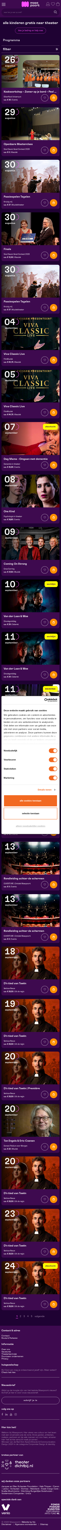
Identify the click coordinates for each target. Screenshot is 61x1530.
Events (15, 100)
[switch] (53, 759)
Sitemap (44, 1524)
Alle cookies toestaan (30, 800)
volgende (40, 1316)
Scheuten (14, 1489)
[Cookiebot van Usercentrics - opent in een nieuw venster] (44, 700)
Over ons (5, 1349)
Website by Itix (28, 1522)
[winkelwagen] (58, 4)
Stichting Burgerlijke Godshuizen (36, 1491)
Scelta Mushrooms (10, 1491)
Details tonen (45, 789)
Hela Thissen (45, 1486)
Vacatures (6, 1352)
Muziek (17, 572)
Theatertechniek (9, 1354)
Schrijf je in (30, 1400)
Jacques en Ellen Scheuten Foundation (19, 1486)
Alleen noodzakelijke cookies (30, 826)
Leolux (6, 1489)
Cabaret (15, 624)
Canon (56, 1486)
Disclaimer (6, 1524)
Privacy (4, 1359)
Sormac (25, 1489)
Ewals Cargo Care (49, 1489)
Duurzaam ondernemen (12, 1356)
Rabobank (34, 1489)
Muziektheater (18, 205)
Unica (28, 1494)
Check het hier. (8, 1372)
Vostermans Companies (12, 1494)
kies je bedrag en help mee (30, 30)
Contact (5, 1336)
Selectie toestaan (30, 813)
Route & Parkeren (9, 1338)
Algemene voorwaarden (26, 1524)
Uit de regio (19, 992)
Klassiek (14, 152)
